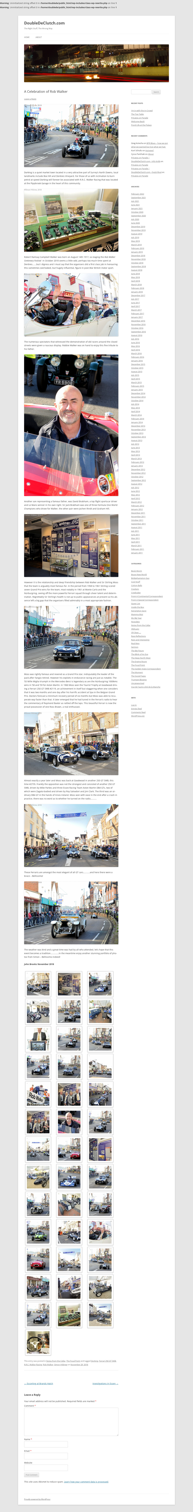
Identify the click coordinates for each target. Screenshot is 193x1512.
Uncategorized (137, 683)
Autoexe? (149, 150)
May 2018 (135, 277)
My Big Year (136, 618)
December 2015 (138, 364)
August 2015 (136, 371)
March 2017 (136, 310)
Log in (134, 705)
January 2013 (137, 465)
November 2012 (138, 473)
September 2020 (138, 215)
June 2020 (135, 223)
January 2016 (137, 360)
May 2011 (135, 538)
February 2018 (137, 288)
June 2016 (135, 342)
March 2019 (136, 244)
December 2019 (138, 226)
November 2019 (138, 230)
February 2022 (137, 194)
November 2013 (138, 429)
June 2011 (135, 534)
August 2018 (136, 270)
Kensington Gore (138, 610)
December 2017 (138, 295)
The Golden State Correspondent (146, 668)
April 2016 (135, 349)
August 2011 (136, 527)
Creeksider (136, 592)
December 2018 (138, 255)
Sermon (134, 647)
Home (27, 37)
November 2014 (138, 397)
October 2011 (137, 520)
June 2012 (135, 491)
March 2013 (136, 458)
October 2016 (137, 328)
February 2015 (137, 386)
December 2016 (138, 320)
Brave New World (139, 574)
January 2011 (137, 552)
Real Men (135, 643)
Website (28, 1462)
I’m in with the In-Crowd (142, 110)
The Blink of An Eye (139, 654)
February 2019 (137, 248)
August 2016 (136, 335)
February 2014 (137, 418)
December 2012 (138, 469)
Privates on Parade (139, 117)
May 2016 (135, 346)
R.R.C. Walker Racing (33, 1364)
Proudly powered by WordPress (37, 1499)
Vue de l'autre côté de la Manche (145, 687)
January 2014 (137, 422)
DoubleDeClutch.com (44, 23)
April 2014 (135, 411)
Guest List (135, 603)
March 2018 (136, 284)
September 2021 (138, 197)
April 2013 (135, 455)
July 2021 (135, 201)
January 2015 (137, 389)
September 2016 (138, 331)
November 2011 (138, 516)
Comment (30, 1405)
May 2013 (135, 451)
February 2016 (137, 357)
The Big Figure (137, 650)
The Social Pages (138, 676)
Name (28, 1439)
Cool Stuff (135, 581)
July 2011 (135, 531)
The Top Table (137, 114)
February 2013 (137, 462)
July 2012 (135, 487)
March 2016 (136, 353)
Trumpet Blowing (139, 679)
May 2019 (135, 241)
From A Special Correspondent (144, 600)
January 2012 (137, 509)
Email (28, 1450)
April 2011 (135, 542)
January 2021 (137, 208)
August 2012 (136, 484)
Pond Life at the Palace (141, 125)
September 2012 (138, 480)
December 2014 (138, 393)
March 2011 (136, 545)
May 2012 (135, 494)
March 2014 (136, 415)
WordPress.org (137, 716)
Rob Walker (48, 1364)
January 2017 (137, 317)
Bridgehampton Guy (140, 578)
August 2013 (136, 440)
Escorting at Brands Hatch (38, 1383)
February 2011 (137, 549)
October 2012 (137, 476)
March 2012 (136, 502)
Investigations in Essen (105, 1383)
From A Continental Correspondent (147, 596)
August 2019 (136, 233)
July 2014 (135, 404)
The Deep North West (140, 658)
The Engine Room (139, 661)
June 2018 (135, 273)
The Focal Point (73, 1361)
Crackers (135, 589)
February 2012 (137, 505)
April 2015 (135, 378)
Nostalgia (135, 621)
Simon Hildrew (60, 1364)
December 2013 (138, 426)
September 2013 (138, 436)
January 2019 (137, 252)
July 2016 (135, 339)
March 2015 (136, 382)
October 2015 (137, 368)
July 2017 (135, 299)
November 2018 (138, 259)
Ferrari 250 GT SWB (107, 1361)
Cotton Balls (136, 585)
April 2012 (135, 498)
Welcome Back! (138, 121)
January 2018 (137, 291)
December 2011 (138, 513)
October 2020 (137, 212)
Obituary (135, 629)
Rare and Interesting (140, 639)
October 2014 (137, 400)
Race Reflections (138, 636)
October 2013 (137, 433)
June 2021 (135, 204)
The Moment (137, 672)
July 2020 (135, 219)
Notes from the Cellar (55, 1361)
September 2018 (138, 266)
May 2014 (135, 407)
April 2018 (135, 281)
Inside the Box (137, 607)
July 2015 (135, 375)
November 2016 (138, 324)
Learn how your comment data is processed (86, 1481)
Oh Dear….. (136, 632)
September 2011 (138, 523)
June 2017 (135, 302)
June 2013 (135, 447)
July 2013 (135, 444)
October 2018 (137, 262)
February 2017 (137, 313)
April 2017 (135, 306)
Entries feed (136, 708)
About (39, 37)
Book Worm (136, 571)
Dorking (94, 1361)
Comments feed (138, 712)
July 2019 (135, 237)
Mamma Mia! (137, 614)
